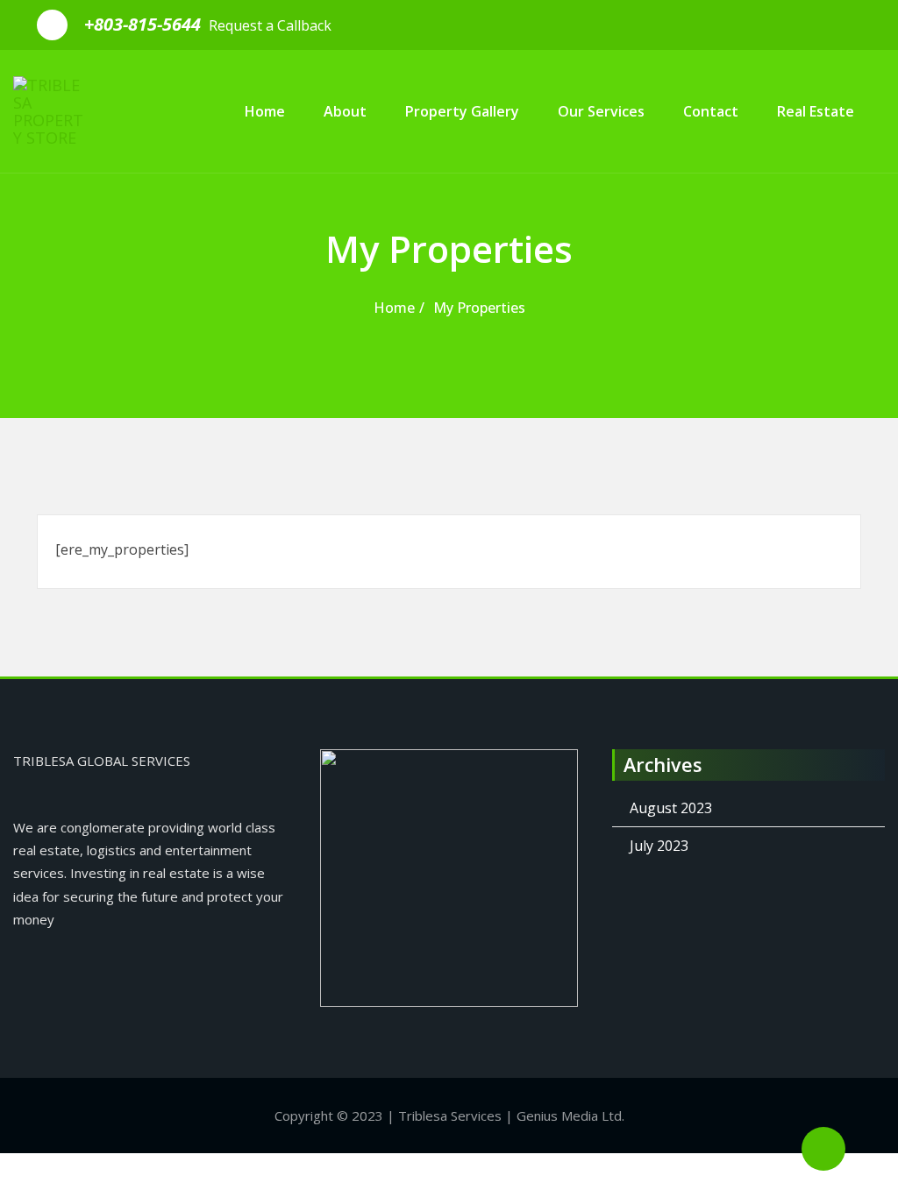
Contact (710, 111)
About (345, 111)
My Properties (479, 307)
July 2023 (659, 845)
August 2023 (671, 808)
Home (265, 111)
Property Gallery (462, 111)
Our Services (601, 111)
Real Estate (815, 111)
